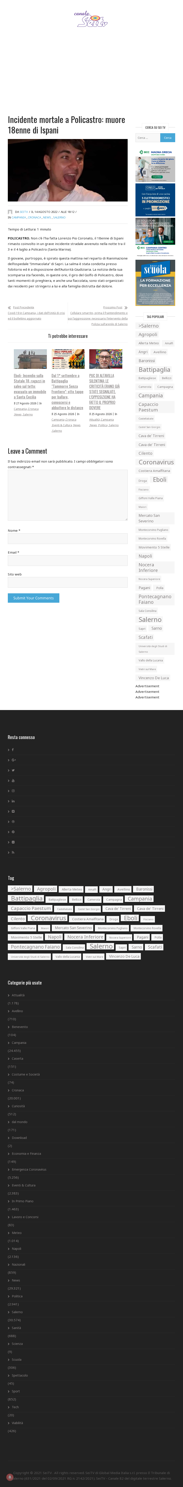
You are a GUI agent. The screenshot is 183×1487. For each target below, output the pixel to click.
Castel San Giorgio (149, 427)
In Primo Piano (22, 1201)
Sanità (16, 1328)
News (47, 217)
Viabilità (17, 1423)
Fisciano (144, 489)
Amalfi (169, 343)
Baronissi (147, 360)
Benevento (20, 1027)
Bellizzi (166, 378)
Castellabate (146, 418)
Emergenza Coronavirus (29, 1169)
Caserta (17, 1058)
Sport (16, 1391)
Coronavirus (156, 462)
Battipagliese (147, 378)
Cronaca (34, 217)
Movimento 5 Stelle (154, 547)
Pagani (144, 587)
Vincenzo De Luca (154, 677)
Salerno (59, 217)
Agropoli (148, 334)
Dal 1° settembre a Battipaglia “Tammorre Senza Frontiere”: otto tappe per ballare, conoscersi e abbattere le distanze (67, 391)
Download (19, 1138)
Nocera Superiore (149, 579)
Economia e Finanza (26, 1153)
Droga (143, 480)
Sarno (157, 628)
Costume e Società (26, 1074)
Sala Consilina (147, 611)
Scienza (17, 1344)
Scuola (16, 1359)
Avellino (160, 352)
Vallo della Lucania (151, 660)
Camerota (145, 386)
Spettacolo (20, 1375)
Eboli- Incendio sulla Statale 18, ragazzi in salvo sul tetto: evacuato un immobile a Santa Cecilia (30, 386)
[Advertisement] (91, 76)
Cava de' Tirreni (151, 436)
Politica (103, 425)
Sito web (15, 574)
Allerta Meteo (149, 343)
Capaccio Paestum (148, 407)
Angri (143, 351)
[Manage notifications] (9, 1477)
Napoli (145, 556)
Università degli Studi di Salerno (153, 648)
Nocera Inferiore (148, 567)
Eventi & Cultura (62, 425)
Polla (159, 588)
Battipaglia (154, 369)
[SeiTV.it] (91, 14)
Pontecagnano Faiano (155, 599)
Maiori (142, 507)
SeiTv (24, 212)
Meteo (17, 1233)
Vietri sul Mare (147, 669)
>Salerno (149, 325)
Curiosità (18, 1106)
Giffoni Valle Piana (151, 498)
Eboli (159, 479)
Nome (14, 530)
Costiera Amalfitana (154, 470)
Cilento (145, 453)
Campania (19, 217)
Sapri (142, 629)
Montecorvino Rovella (152, 538)
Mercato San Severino (149, 518)
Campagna (165, 387)
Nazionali (18, 1264)
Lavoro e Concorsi (25, 1217)
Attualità (94, 420)
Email (13, 552)
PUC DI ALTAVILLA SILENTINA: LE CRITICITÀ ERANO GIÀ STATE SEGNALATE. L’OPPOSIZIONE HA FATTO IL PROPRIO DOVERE (104, 391)
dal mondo (19, 1122)
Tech (15, 1407)
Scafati (146, 637)
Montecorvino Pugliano (153, 530)
